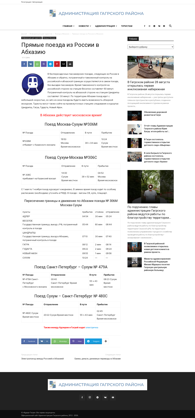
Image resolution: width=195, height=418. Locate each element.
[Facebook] (144, 26)
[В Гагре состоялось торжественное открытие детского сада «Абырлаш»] (134, 143)
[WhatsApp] (37, 64)
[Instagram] (149, 26)
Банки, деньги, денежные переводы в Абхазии (98, 358)
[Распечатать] (70, 64)
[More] (106, 341)
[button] (170, 26)
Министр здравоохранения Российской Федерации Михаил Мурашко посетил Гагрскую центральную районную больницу (157, 264)
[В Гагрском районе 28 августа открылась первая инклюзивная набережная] (150, 67)
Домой (24, 34)
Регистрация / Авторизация (31, 2)
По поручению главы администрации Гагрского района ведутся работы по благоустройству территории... (149, 212)
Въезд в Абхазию (62, 34)
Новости (84, 26)
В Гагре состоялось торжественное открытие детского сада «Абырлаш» (157, 142)
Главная (67, 26)
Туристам (126, 26)
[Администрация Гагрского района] (97, 13)
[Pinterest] (57, 64)
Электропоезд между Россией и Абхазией (42, 358)
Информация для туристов (41, 34)
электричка (92, 327)
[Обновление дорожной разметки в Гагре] (134, 116)
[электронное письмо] (63, 64)
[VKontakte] (159, 26)
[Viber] (44, 64)
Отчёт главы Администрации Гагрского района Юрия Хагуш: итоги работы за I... (158, 129)
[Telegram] (154, 26)
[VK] (31, 64)
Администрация (105, 26)
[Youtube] (164, 26)
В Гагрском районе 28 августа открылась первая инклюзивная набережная (148, 85)
